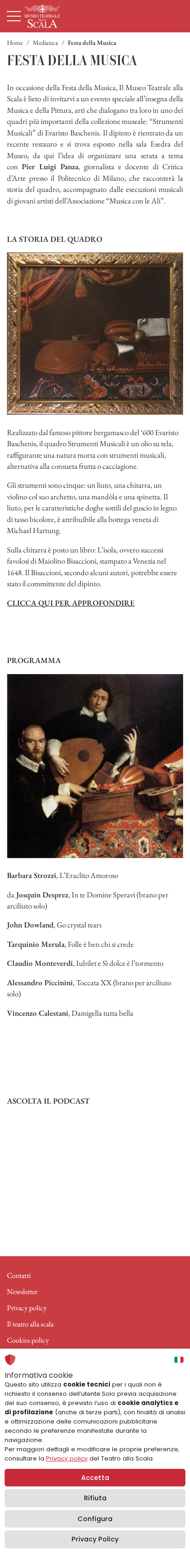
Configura (95, 1518)
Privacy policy (27, 1308)
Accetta (95, 1477)
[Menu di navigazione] (14, 16)
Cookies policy (28, 1340)
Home (15, 42)
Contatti (19, 1275)
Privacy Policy (95, 1539)
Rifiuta (95, 1498)
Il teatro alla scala (30, 1324)
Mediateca (45, 42)
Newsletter (22, 1291)
